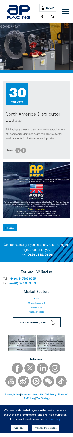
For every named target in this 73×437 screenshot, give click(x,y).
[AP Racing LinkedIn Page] (42, 369)
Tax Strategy (43, 398)
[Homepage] (18, 11)
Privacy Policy (12, 394)
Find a (33, 322)
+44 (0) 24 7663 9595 (36, 254)
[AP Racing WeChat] (49, 382)
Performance (36, 307)
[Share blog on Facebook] (23, 150)
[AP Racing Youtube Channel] (11, 382)
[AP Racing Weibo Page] (24, 382)
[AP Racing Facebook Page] (17, 369)
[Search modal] (52, 16)
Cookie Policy (52, 419)
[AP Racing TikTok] (61, 382)
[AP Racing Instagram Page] (54, 369)
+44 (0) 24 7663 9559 (22, 283)
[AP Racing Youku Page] (36, 382)
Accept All (19, 427)
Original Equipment (36, 302)
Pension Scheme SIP (32, 394)
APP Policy (50, 394)
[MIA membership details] (22, 344)
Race (36, 298)
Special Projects (36, 311)
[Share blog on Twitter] (18, 150)
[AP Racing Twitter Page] (30, 369)
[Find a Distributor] (42, 16)
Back (10, 228)
